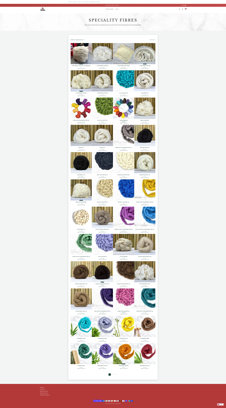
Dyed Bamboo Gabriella (123, 365)
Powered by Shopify (118, 403)
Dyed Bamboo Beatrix (102, 338)
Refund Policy (44, 393)
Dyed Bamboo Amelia (81, 338)
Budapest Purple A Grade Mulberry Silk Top (124, 229)
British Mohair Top (81, 229)
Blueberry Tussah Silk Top (123, 201)
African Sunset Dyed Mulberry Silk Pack (81, 120)
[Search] (179, 9)
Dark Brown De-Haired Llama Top (102, 283)
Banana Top (102, 147)
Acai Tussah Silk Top (123, 92)
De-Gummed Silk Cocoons (144, 283)
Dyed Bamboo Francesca (102, 365)
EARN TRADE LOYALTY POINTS (112, 5)
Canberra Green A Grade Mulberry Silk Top (81, 256)
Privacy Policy (44, 391)
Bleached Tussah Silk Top (102, 201)
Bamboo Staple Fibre (145, 120)
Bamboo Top (81, 147)
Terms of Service (44, 395)
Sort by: (73, 39)
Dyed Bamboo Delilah (144, 338)
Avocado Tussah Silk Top (102, 120)
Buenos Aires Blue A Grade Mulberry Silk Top (144, 229)
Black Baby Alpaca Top (144, 147)
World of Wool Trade (111, 403)
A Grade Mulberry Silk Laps (144, 65)
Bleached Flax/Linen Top (145, 174)
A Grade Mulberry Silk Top (102, 92)
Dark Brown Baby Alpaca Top (81, 283)
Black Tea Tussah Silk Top (102, 174)
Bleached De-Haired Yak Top (123, 174)
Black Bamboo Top (81, 174)
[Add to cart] (91, 63)
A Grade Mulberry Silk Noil (81, 92)
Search (42, 387)
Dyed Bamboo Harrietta (145, 365)
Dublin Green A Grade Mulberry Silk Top (145, 311)
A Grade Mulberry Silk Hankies (123, 65)
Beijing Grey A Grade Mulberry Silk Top (124, 147)
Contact (42, 389)
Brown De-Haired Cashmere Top (102, 229)
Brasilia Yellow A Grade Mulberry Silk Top (144, 201)
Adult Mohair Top (144, 92)
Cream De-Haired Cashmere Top (144, 256)
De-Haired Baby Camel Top (81, 311)
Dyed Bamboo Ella (81, 365)
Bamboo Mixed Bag (123, 120)
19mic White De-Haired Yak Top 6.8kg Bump (81, 65)
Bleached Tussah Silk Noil (81, 201)
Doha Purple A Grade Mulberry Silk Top (102, 311)
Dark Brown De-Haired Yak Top (123, 283)
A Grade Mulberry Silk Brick (102, 65)
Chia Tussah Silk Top (102, 256)
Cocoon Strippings (123, 256)
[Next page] (116, 374)
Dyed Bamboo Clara (124, 338)
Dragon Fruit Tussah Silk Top (124, 311)
